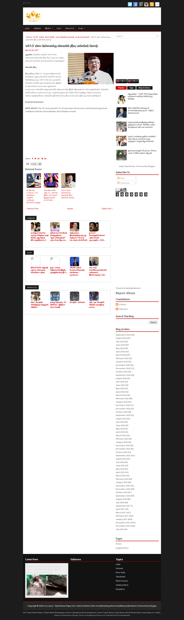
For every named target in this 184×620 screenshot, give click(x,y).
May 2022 (120, 428)
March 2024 (121, 355)
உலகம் (59, 28)
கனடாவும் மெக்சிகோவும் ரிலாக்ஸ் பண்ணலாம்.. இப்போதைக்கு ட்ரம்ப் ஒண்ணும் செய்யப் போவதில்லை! (98, 271)
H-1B (35, 37)
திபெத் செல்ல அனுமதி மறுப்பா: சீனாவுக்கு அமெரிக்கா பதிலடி (39, 270)
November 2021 (123, 448)
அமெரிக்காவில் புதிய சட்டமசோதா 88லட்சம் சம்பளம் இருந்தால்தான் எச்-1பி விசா (51, 195)
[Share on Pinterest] (42, 158)
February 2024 (122, 358)
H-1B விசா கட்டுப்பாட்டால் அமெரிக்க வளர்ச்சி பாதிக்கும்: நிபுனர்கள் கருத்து (33, 196)
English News (122, 548)
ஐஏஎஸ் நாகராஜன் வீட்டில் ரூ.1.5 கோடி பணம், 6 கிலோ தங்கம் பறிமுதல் (142, 151)
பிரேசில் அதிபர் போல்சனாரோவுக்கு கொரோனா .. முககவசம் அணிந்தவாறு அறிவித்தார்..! (77, 271)
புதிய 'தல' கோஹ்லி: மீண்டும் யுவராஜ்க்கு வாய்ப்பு (97, 304)
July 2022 (120, 422)
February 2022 (122, 438)
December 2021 (123, 445)
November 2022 (123, 408)
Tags (131, 88)
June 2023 (120, 385)
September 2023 (123, 375)
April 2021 (120, 472)
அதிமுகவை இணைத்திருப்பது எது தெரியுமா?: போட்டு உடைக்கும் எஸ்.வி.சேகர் (78, 236)
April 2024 (120, 351)
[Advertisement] (69, 136)
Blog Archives (144, 88)
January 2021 (121, 482)
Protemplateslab (124, 615)
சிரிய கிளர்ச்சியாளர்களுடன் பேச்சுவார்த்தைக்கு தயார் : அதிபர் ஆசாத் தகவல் (141, 110)
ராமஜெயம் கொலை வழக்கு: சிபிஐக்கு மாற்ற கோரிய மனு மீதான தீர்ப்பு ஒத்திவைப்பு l (40, 236)
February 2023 (122, 398)
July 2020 (120, 502)
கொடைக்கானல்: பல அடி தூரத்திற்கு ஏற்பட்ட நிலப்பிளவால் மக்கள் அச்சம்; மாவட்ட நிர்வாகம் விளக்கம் (44, 569)
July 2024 (120, 341)
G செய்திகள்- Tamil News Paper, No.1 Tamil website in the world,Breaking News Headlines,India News (90, 606)
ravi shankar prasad (65, 37)
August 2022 (121, 418)
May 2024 (120, 348)
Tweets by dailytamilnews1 (128, 288)
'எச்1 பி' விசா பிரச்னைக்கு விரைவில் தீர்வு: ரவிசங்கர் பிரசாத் (61, 45)
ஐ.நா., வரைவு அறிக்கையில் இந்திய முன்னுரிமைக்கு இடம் (58, 270)
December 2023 (123, 365)
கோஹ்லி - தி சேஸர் (77, 302)
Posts (122, 178)
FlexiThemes (66, 615)
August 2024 (121, 338)
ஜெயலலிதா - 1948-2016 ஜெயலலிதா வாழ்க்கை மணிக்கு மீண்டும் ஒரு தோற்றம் (143, 96)
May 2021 (120, 469)
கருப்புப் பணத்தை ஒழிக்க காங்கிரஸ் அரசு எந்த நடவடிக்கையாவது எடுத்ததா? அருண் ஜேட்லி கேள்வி (142, 138)
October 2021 (121, 452)
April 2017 (120, 509)
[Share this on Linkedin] (45, 158)
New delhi (49, 37)
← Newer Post (31, 208)
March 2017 (121, 512)
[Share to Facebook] (40, 164)
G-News (122, 304)
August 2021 (121, 458)
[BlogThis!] (34, 164)
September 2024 (123, 335)
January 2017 (122, 519)
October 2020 (122, 492)
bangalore (120, 589)
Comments (124, 183)
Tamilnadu (120, 576)
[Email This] (31, 164)
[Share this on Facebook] (32, 158)
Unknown (123, 309)
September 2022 (123, 415)
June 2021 (120, 465)
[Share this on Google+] (39, 158)
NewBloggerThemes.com (96, 615)
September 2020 (123, 495)
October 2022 (122, 412)
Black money (122, 580)
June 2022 (120, 425)
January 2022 (122, 442)
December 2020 (123, 485)
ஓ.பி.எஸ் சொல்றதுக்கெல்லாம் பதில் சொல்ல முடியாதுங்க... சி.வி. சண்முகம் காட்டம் (97, 236)
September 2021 (123, 455)
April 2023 (120, 392)
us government (82, 37)
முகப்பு (27, 28)
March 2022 (121, 435)
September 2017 (123, 505)
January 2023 (122, 402)
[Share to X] (37, 164)
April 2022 (120, 432)
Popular (121, 88)
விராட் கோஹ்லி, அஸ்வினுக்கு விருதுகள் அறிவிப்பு (39, 304)
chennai (119, 568)
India (41, 37)
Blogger (151, 166)
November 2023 (123, 368)
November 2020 (123, 489)
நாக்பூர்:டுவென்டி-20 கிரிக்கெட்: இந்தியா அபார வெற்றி (58, 304)
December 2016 (123, 522)
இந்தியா (49, 28)
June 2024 (120, 345)
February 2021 (122, 479)
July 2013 (120, 529)
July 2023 (120, 381)
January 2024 (122, 361)
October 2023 (122, 371)
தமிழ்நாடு (37, 28)
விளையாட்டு (69, 28)
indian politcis (122, 585)
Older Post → (108, 208)
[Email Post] (27, 163)
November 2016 (123, 526)
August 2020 (121, 499)
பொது (81, 28)
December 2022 (123, 405)
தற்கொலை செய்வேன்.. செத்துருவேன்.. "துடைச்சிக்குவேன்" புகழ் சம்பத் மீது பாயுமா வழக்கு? (59, 236)
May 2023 (120, 388)
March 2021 (121, 475)
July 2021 (120, 462)
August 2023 (121, 378)
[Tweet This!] (35, 158)
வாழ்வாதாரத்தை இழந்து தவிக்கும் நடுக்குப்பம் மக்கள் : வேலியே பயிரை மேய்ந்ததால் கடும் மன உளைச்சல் (141, 124)
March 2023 (121, 395)
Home (29, 37)
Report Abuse (125, 293)
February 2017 (122, 516)
